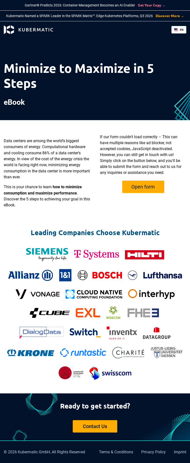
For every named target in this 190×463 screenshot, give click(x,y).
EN (182, 29)
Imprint (180, 452)
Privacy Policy (153, 452)
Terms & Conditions (116, 452)
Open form (143, 187)
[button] (178, 29)
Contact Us (95, 426)
